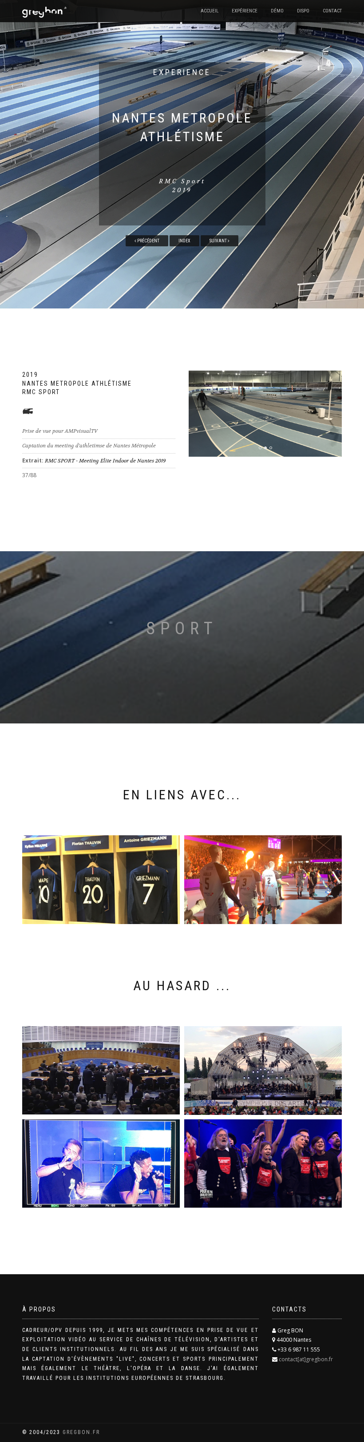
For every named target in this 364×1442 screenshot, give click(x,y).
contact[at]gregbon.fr (306, 1359)
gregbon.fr (81, 1432)
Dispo (303, 11)
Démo (277, 11)
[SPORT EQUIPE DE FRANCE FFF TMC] (101, 879)
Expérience (244, 11)
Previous (211, 391)
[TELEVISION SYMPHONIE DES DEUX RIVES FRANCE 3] (263, 1070)
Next (336, 391)
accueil (209, 11)
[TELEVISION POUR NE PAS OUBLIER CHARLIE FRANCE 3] (263, 1163)
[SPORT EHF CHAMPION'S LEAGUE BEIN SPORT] (263, 879)
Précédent (147, 240)
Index (184, 240)
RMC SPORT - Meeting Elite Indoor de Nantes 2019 (105, 460)
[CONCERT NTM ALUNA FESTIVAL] (101, 1163)
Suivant (219, 240)
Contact (332, 11)
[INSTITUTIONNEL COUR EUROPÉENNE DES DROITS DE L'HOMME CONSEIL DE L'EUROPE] (101, 1070)
